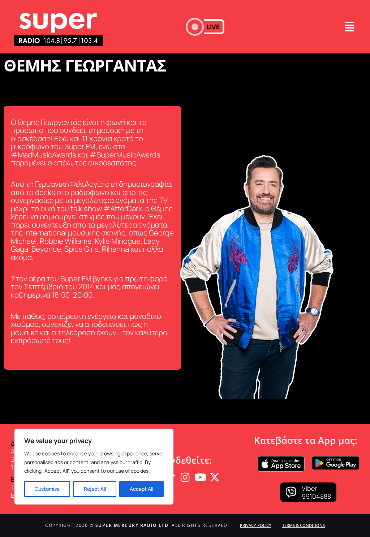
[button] (205, 26)
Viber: (310, 488)
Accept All (141, 488)
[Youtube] (200, 477)
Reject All (95, 488)
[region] (93, 466)
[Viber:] (290, 492)
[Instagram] (185, 477)
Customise (47, 488)
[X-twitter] (215, 477)
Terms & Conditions (303, 525)
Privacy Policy (255, 525)
